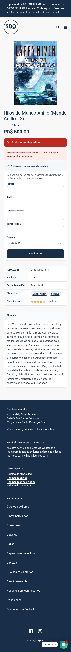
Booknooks (14, 525)
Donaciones (14, 600)
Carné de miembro (18, 581)
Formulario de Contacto (21, 609)
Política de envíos (17, 477)
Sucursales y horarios (20, 572)
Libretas (12, 562)
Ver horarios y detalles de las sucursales (30, 429)
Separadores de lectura (21, 553)
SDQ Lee (39, 640)
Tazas (10, 544)
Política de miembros (19, 485)
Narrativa (55, 294)
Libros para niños (17, 516)
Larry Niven (14, 125)
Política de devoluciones (21, 481)
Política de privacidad (19, 474)
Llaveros (12, 534)
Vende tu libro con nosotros (23, 590)
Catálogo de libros (18, 506)
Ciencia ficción (39, 294)
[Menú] (65, 27)
